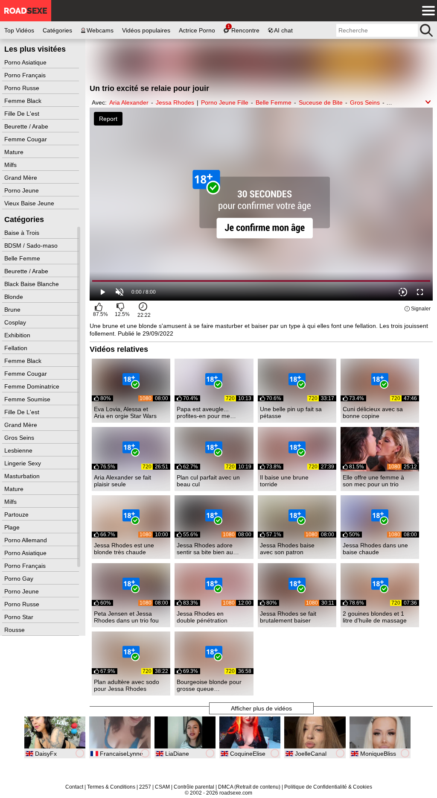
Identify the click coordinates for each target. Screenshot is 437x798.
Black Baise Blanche (32, 284)
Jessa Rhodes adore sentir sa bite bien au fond (205, 548)
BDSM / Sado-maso (31, 245)
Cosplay (16, 322)
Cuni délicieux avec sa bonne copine (373, 412)
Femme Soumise (28, 399)
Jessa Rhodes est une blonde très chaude (124, 548)
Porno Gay (19, 578)
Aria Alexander (129, 102)
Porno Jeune (22, 190)
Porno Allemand (26, 540)
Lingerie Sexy (23, 463)
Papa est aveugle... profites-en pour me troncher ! (203, 412)
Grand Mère (21, 177)
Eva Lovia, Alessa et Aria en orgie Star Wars (125, 412)
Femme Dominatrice (32, 386)
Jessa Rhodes (175, 102)
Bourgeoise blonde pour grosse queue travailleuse (209, 685)
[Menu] (426, 10)
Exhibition (18, 335)
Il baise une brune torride (284, 481)
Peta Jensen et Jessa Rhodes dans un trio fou (126, 617)
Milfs (11, 164)
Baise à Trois (22, 232)
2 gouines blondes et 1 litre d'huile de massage (375, 617)
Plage (12, 527)
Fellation (16, 348)
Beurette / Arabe (27, 126)
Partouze (17, 514)
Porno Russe (22, 88)
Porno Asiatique (26, 62)
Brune (13, 309)
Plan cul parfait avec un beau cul (208, 481)
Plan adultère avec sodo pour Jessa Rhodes (126, 685)
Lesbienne (19, 450)
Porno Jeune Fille (224, 102)
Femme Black (23, 100)
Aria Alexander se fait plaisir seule (122, 481)
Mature (14, 152)
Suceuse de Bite (321, 102)
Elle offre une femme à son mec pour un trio (373, 481)
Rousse (15, 629)
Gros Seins (20, 437)
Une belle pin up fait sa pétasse (291, 412)
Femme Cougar (26, 139)
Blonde (14, 296)
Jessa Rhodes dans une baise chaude (375, 548)
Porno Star (19, 617)
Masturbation (22, 476)
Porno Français (25, 75)
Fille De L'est (22, 113)
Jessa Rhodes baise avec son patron (287, 548)
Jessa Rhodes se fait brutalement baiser (288, 617)
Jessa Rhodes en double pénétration (202, 617)
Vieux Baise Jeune (30, 203)
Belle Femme (23, 258)
